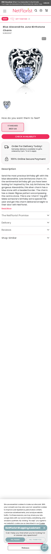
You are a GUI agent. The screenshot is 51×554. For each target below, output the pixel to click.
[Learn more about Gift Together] (20, 19)
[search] (36, 10)
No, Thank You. (35, 539)
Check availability (25, 136)
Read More (6, 208)
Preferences (25, 548)
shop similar (9, 237)
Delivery (6, 222)
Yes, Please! (15, 539)
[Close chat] (44, 527)
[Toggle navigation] (4, 11)
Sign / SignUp (41, 10)
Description (9, 169)
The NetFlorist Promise (15, 215)
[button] (25, 92)
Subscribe (46, 3)
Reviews (6, 229)
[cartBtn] (46, 10)
